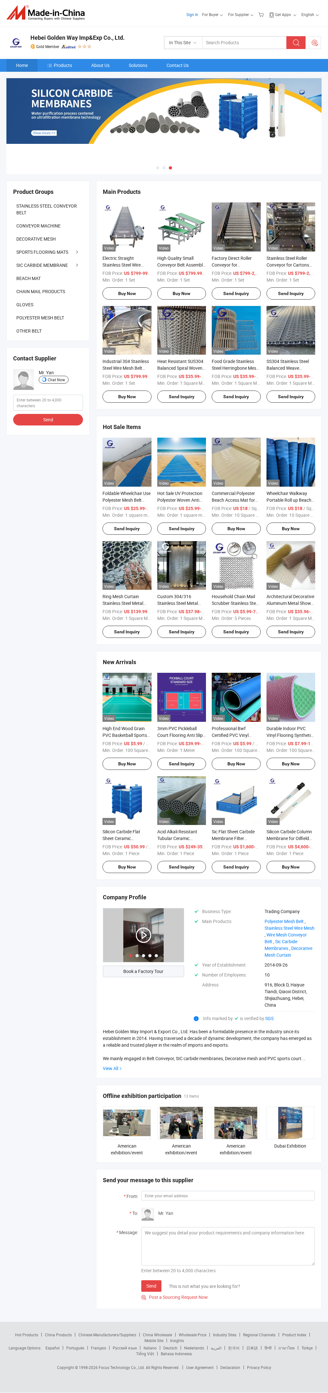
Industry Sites (224, 1334)
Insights (177, 1340)
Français (98, 1347)
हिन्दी (268, 1347)
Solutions (138, 65)
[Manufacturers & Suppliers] (47, 12)
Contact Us (178, 65)
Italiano (150, 1347)
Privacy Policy (259, 1367)
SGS (269, 1018)
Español (52, 1347)
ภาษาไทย (286, 1347)
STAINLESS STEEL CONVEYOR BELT (46, 209)
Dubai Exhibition (290, 1146)
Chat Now (56, 379)
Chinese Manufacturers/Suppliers (107, 1334)
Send (151, 1286)
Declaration (230, 1367)
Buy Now (127, 293)
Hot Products (26, 1334)
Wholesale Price (192, 1334)
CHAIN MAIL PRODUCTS (40, 291)
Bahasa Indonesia (176, 1353)
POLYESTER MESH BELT (40, 318)
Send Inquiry (236, 293)
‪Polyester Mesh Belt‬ (284, 921)
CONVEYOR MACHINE (38, 226)
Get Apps (283, 14)
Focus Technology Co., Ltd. (122, 1367)
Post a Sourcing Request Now (174, 1297)
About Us (100, 65)
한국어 (234, 1347)
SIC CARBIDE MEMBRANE (42, 265)
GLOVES (24, 304)
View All (110, 1068)
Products (63, 65)
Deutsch (170, 1347)
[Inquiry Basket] (261, 14)
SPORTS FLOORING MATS (42, 252)
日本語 (252, 1347)
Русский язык (125, 1347)
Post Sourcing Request (315, 42)
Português (75, 1347)
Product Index (294, 1334)
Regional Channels (259, 1334)
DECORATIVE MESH (36, 239)
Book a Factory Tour (143, 971)
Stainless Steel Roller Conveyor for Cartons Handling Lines (287, 265)
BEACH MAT (28, 278)
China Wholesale (157, 1334)
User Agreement (200, 1367)
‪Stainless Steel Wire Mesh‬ (290, 928)
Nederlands (194, 1347)
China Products (58, 1334)
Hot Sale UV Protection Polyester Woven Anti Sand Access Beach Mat (181, 500)
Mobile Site (153, 1340)
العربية (216, 1347)
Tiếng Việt (145, 1353)
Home (22, 65)
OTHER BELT (29, 331)
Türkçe (307, 1347)
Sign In (192, 14)
